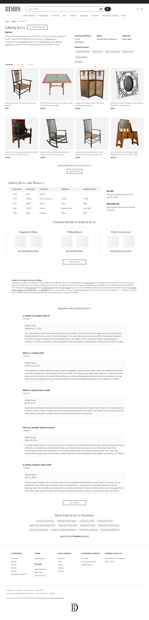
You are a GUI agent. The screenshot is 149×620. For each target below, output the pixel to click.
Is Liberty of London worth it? (36, 315)
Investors (61, 568)
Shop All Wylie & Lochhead (120, 251)
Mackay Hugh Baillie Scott (27, 290)
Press (60, 561)
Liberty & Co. (51, 39)
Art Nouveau (46, 42)
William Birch (98, 51)
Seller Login (39, 572)
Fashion (95, 16)
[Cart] (142, 9)
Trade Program (40, 558)
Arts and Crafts (102, 39)
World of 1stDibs (110, 16)
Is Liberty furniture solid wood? (37, 464)
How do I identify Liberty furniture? (39, 427)
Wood (125, 39)
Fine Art (14, 565)
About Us (61, 558)
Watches (84, 16)
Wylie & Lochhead (113, 51)
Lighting (56, 16)
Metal (130, 39)
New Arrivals (29, 16)
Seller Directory (40, 575)
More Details (79, 42)
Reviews (61, 571)
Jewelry (73, 16)
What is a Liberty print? (33, 352)
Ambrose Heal (128, 51)
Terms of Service (55, 598)
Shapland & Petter (83, 51)
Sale (124, 15)
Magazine (115, 558)
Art (64, 16)
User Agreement (28, 590)
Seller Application (41, 569)
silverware (23, 42)
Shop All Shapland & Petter (28, 251)
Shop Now (74, 171)
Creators (14, 21)
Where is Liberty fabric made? (36, 390)
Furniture (43, 16)
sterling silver (88, 283)
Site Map (52, 593)
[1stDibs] (12, 9)
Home (7, 21)
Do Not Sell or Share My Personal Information (19, 593)
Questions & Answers (18, 574)
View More (78, 61)
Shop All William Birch (74, 251)
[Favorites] (137, 9)
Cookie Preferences (42, 593)
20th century (66, 287)
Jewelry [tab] (20, 64)
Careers (60, 565)
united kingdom (47, 287)
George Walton (81, 57)
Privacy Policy (40, 590)
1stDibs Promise (86, 565)
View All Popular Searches (74, 536)
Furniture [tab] (9, 64)
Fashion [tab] (31, 64)
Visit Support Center (88, 561)
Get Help (84, 558)
